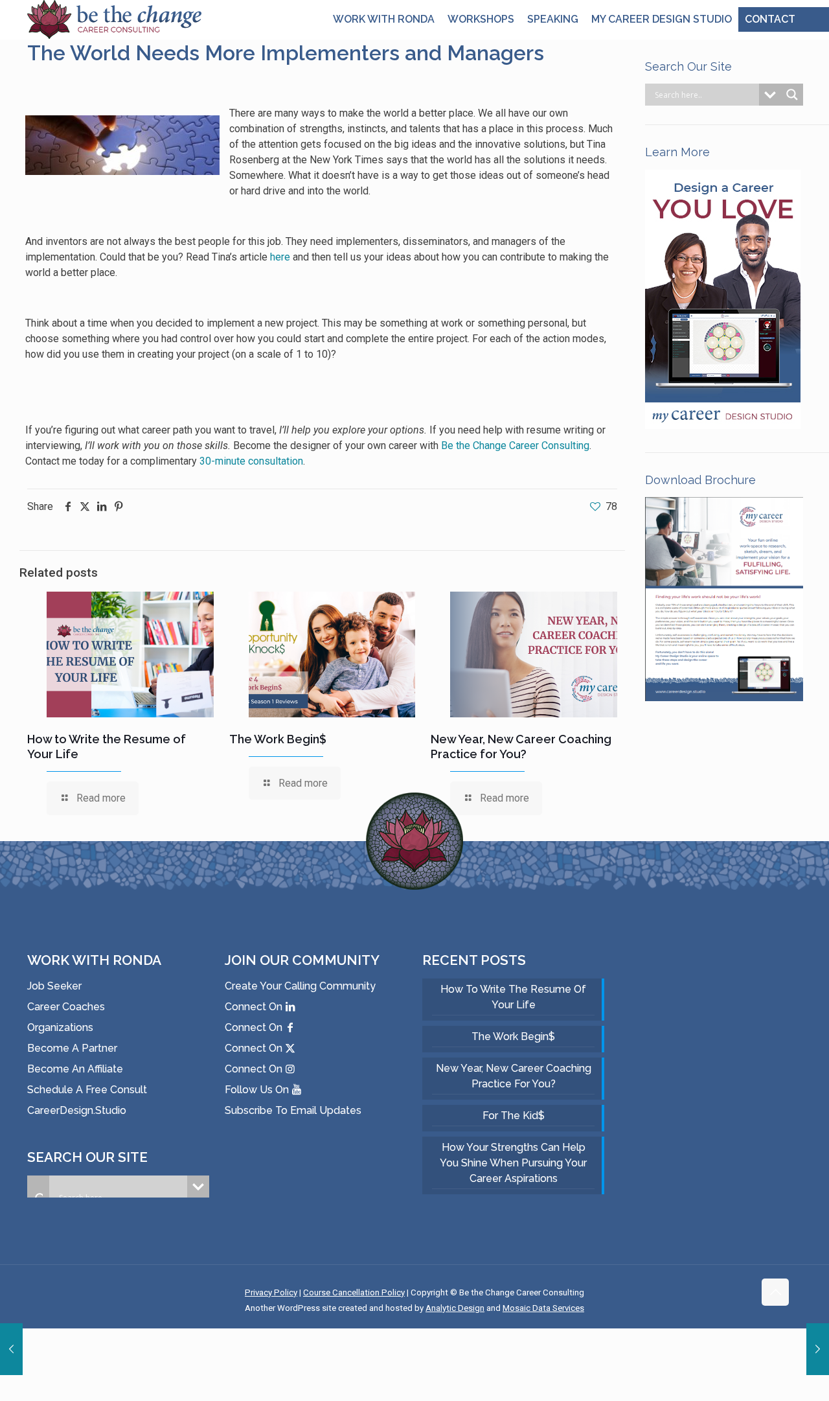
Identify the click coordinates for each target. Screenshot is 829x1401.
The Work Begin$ (277, 739)
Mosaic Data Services (543, 1308)
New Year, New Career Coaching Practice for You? (513, 1076)
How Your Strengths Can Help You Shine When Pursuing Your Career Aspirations (513, 1163)
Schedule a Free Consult (87, 1089)
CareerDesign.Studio (76, 1110)
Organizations (60, 1027)
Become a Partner (72, 1048)
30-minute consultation (251, 461)
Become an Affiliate (75, 1069)
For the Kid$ (514, 1115)
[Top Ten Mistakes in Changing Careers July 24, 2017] (817, 1349)
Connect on (255, 1007)
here (280, 257)
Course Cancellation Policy (354, 1292)
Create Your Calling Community (300, 986)
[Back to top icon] (775, 1292)
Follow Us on (258, 1089)
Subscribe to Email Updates (293, 1110)
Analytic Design (455, 1308)
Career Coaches (66, 1007)
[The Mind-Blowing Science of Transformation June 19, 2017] (11, 1349)
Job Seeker (54, 986)
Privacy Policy (271, 1292)
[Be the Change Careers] (114, 24)
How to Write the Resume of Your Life (513, 997)
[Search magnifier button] (792, 95)
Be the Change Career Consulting (515, 445)
